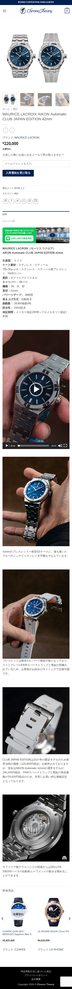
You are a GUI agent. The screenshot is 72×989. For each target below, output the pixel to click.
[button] (5, 11)
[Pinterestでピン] (29, 201)
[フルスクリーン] (65, 445)
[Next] (64, 57)
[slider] (33, 446)
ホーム (6, 109)
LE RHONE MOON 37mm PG (53, 931)
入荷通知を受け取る (18, 173)
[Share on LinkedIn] (36, 201)
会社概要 (36, 979)
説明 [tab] (5, 214)
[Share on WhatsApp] (5, 201)
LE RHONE (57, 949)
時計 (15, 109)
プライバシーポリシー (36, 975)
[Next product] (5, 130)
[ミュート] (60, 445)
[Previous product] (12, 130)
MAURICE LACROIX (27, 137)
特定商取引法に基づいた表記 (36, 972)
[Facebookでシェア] (11, 201)
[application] (36, 389)
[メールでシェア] (23, 201)
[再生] (7, 445)
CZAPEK (20, 949)
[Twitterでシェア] (17, 201)
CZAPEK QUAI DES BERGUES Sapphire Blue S (17, 933)
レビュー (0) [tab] (9, 221)
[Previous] (8, 57)
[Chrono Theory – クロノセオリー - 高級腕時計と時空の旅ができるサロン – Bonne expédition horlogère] (36, 11)
